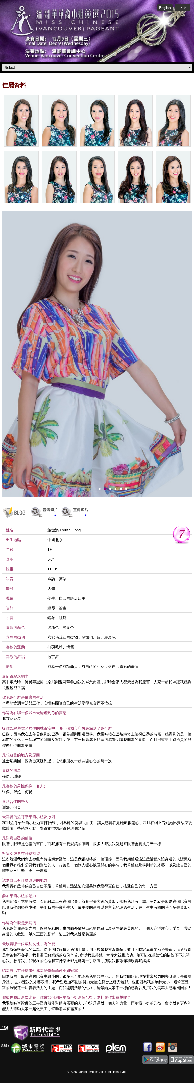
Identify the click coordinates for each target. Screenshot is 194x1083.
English (165, 8)
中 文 (183, 8)
